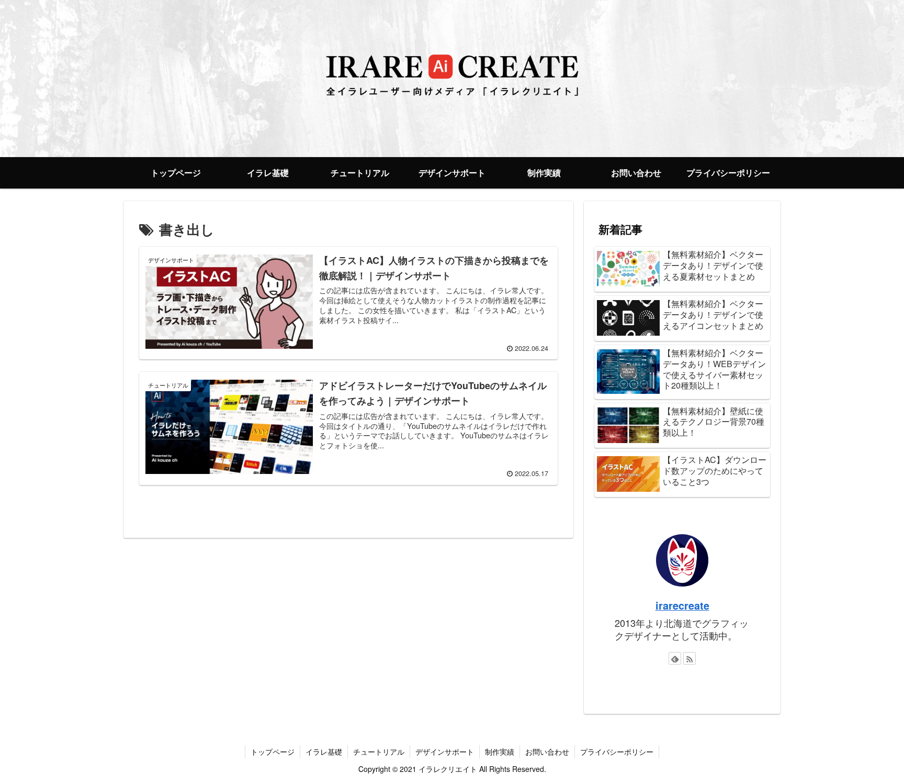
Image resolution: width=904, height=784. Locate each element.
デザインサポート (444, 751)
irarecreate (682, 605)
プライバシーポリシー (616, 751)
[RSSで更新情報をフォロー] (689, 658)
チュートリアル (378, 751)
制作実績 (499, 751)
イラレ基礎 (324, 751)
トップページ (273, 751)
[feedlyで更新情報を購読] (675, 658)
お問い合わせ (547, 751)
